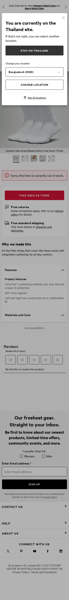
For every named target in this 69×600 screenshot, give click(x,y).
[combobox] (34, 71)
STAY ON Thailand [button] (34, 50)
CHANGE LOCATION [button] (34, 84)
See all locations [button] (37, 97)
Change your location (18, 63)
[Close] (63, 17)
